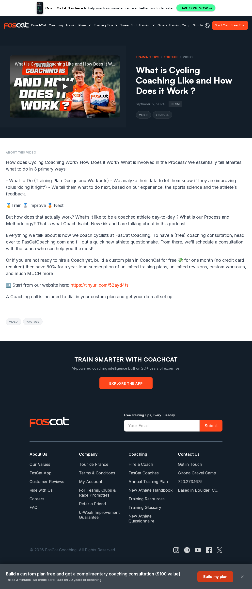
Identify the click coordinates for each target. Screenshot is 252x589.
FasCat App (40, 472)
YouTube (171, 57)
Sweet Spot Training (135, 25)
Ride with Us (41, 490)
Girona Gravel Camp (197, 472)
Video (143, 114)
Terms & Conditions (97, 472)
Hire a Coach (140, 464)
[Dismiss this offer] (242, 577)
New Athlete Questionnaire (141, 518)
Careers (37, 498)
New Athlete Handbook (150, 490)
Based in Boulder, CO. (198, 490)
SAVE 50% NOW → (195, 8)
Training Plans (76, 25)
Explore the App (126, 383)
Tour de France (93, 464)
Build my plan (215, 576)
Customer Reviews (47, 481)
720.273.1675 (190, 481)
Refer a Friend (92, 503)
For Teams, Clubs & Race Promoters (97, 493)
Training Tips (103, 25)
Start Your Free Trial (230, 25)
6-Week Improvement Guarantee (99, 515)
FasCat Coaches (143, 472)
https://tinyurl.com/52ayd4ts (99, 285)
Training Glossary (144, 507)
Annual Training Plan (148, 481)
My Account (90, 481)
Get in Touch (190, 464)
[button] (78, 25)
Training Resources (146, 498)
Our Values (40, 464)
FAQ (33, 507)
